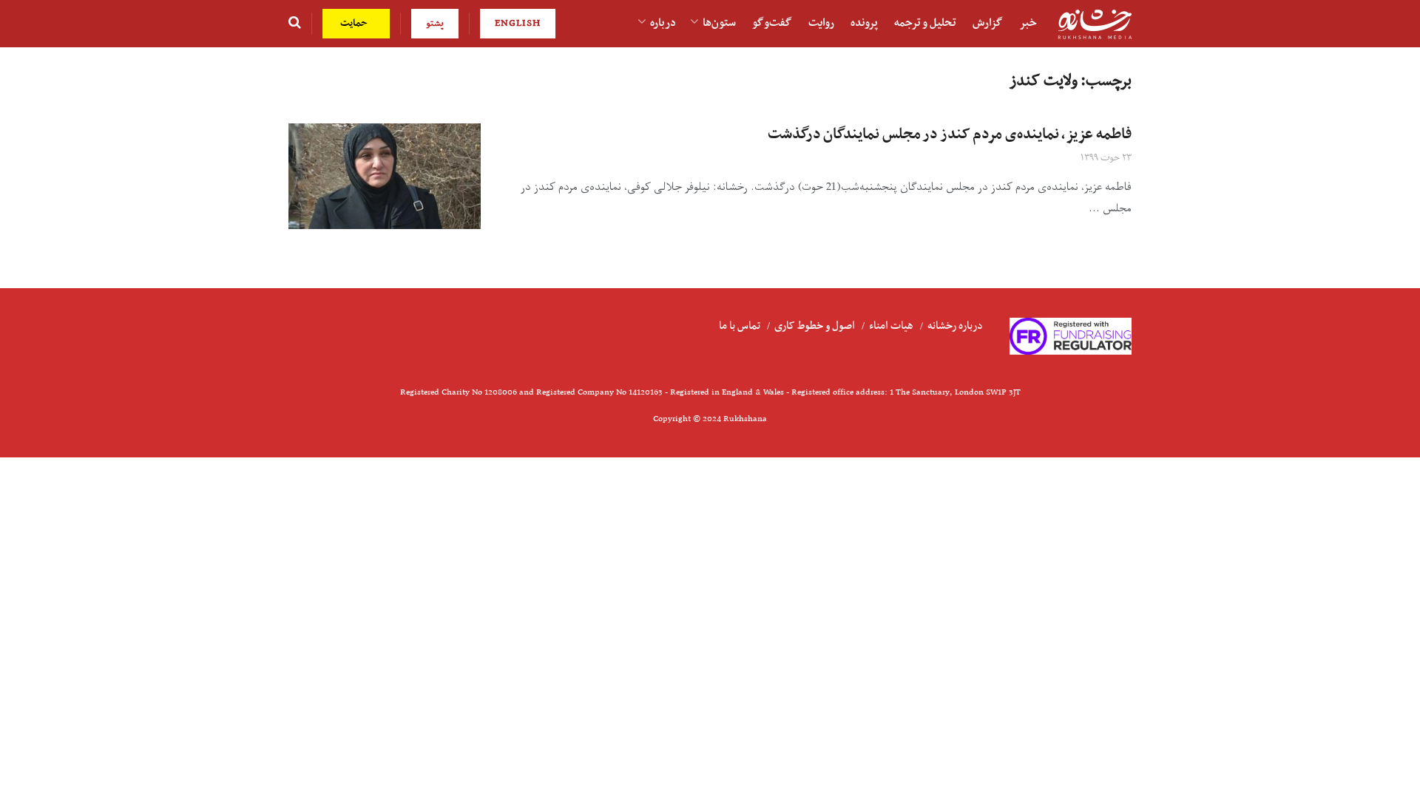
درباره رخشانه (955, 325)
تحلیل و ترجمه (925, 23)
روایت (821, 23)
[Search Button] (294, 23)
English (518, 23)
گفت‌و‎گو (772, 23)
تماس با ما (739, 325)
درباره (663, 23)
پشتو (435, 23)
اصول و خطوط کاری (814, 325)
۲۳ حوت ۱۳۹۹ (1106, 157)
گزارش (988, 23)
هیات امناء (891, 325)
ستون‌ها (719, 23)
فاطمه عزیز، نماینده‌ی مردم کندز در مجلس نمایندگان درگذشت (950, 134)
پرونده (864, 23)
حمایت (355, 23)
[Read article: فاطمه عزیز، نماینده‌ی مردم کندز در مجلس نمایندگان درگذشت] (384, 176)
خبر (1028, 23)
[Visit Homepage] (1095, 24)
